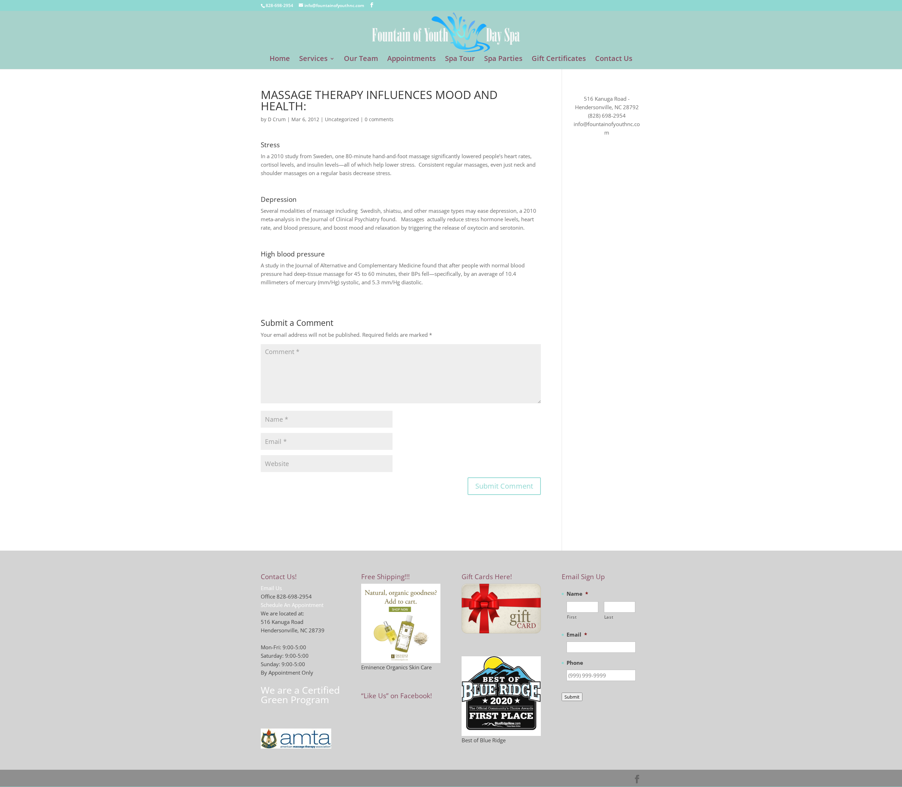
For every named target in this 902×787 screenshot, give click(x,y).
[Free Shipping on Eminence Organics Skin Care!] (400, 623)
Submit (572, 697)
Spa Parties (503, 59)
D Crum (277, 119)
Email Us (271, 587)
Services (313, 59)
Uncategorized (342, 119)
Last (608, 617)
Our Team (361, 59)
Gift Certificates (559, 59)
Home (280, 59)
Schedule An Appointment (292, 604)
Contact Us (613, 59)
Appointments (411, 59)
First (571, 617)
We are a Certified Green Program (300, 694)
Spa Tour (460, 59)
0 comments (379, 119)
